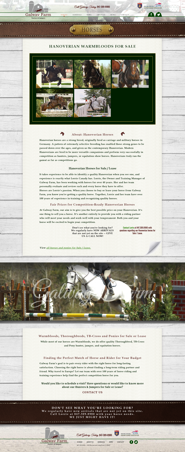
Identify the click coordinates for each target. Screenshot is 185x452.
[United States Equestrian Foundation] (117, 433)
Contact (120, 442)
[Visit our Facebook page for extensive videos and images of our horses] (131, 442)
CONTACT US (92, 392)
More (113, 15)
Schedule (77, 15)
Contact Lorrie (128, 227)
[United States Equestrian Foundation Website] (140, 6)
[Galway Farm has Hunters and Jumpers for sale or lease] (54, 445)
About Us (101, 15)
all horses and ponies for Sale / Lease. (68, 247)
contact (125, 15)
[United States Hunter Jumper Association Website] (153, 6)
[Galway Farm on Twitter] (136, 442)
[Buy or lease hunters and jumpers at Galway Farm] (37, 18)
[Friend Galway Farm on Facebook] (151, 14)
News (89, 15)
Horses (64, 15)
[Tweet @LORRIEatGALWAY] (158, 14)
